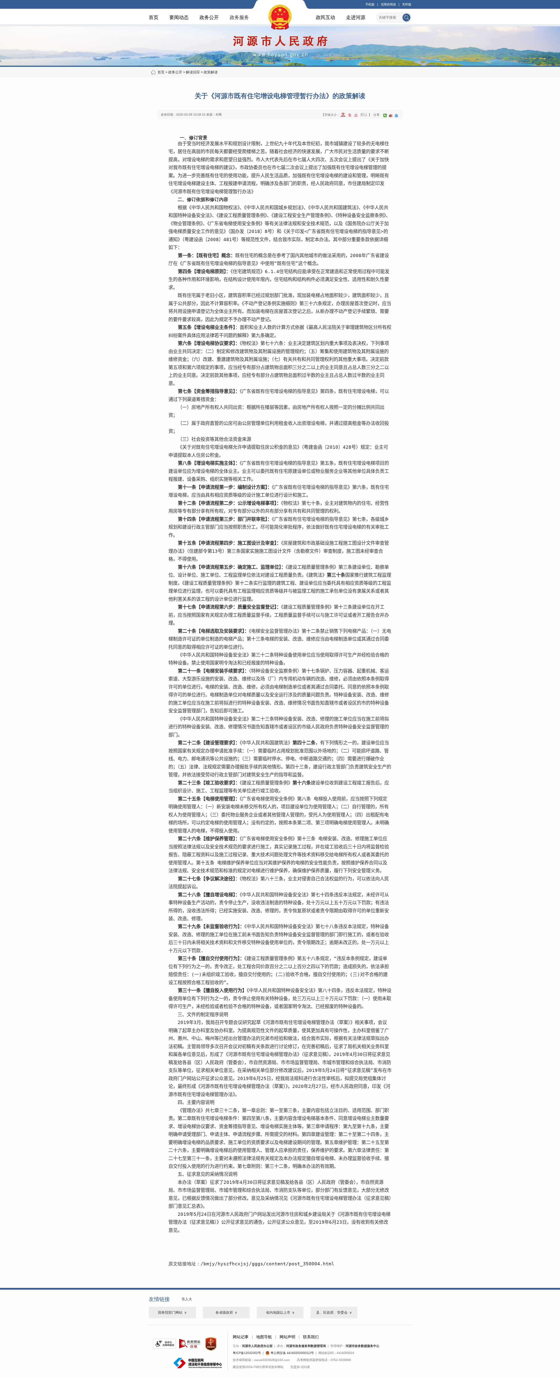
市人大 (187, 1299)
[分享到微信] (385, 115)
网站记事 (240, 1337)
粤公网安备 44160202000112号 (292, 1353)
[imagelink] (164, 1343)
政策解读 (211, 72)
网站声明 (287, 1337)
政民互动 (325, 17)
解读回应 (193, 72)
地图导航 (264, 1337)
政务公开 (209, 17)
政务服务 (239, 17)
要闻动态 (179, 17)
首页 (153, 17)
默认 (364, 115)
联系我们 (311, 1337)
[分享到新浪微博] (390, 115)
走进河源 (355, 17)
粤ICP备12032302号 (247, 1353)
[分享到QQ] (396, 115)
